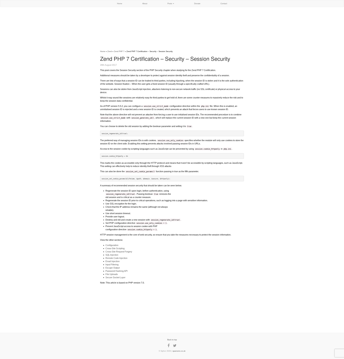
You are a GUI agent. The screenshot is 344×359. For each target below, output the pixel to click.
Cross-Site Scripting (115, 248)
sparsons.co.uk (179, 351)
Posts (170, 3)
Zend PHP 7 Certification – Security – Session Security (165, 58)
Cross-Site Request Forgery (118, 252)
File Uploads (111, 274)
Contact (224, 3)
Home (119, 3)
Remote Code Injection (116, 258)
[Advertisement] (172, 28)
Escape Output (112, 268)
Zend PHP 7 (119, 51)
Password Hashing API (116, 271)
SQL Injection (111, 255)
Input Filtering (112, 264)
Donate (197, 3)
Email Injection (112, 261)
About (144, 3)
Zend (109, 51)
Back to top (172, 340)
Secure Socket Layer (115, 277)
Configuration (111, 245)
